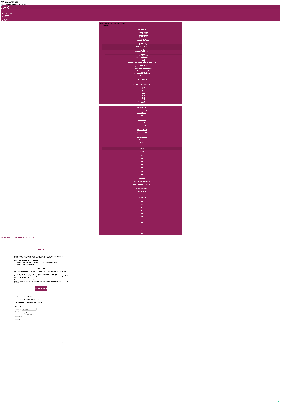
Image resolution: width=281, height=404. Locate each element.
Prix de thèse (143, 72)
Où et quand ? (7, 20)
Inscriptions (7, 17)
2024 (143, 88)
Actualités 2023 (143, 36)
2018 (143, 97)
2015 (142, 230)
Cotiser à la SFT (143, 45)
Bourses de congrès (143, 71)
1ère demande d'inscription (143, 66)
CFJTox (142, 194)
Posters (6, 19)
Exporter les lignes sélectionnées (9, 1)
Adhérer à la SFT (143, 43)
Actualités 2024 (142, 113)
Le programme (8, 13)
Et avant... (143, 102)
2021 (143, 93)
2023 (143, 90)
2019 (143, 95)
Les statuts (143, 39)
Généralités (143, 65)
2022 (143, 58)
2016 (143, 100)
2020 (143, 94)
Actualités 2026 (143, 32)
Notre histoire (143, 38)
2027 (143, 61)
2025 (143, 55)
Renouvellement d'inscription (142, 184)
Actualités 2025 (143, 34)
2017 (143, 98)
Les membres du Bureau (142, 126)
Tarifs (5, 16)
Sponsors (6, 15)
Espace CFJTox (143, 75)
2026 (143, 54)
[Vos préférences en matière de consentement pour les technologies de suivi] (278, 401)
